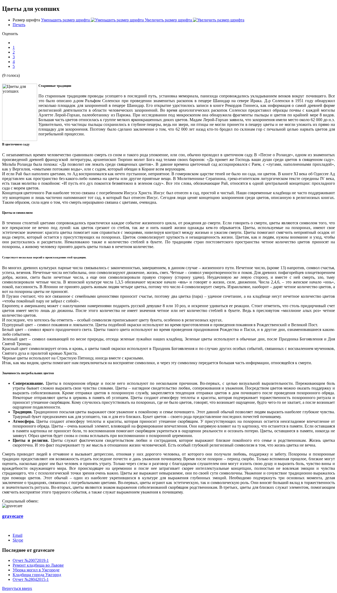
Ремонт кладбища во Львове (38, 565)
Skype (18, 540)
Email (17, 535)
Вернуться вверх (17, 588)
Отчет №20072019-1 (31, 560)
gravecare (12, 516)
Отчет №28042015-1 (31, 579)
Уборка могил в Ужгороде (36, 570)
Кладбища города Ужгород (37, 574)
